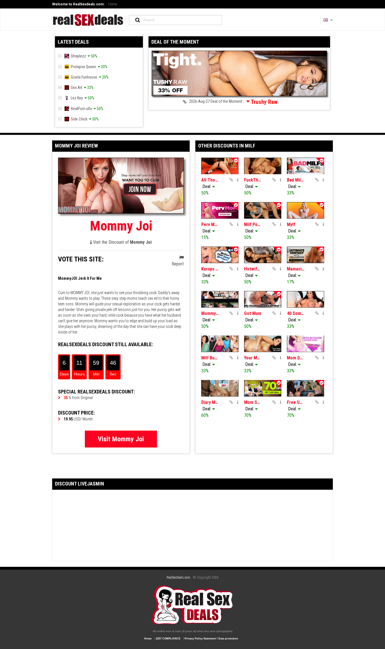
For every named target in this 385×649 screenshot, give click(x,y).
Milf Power (253, 224)
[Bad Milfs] (305, 166)
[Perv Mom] (219, 210)
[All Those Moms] (219, 166)
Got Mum (252, 313)
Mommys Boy (210, 313)
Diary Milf (210, 402)
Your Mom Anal (253, 358)
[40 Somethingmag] (305, 299)
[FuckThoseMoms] (262, 166)
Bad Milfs (295, 180)
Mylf (291, 224)
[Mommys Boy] (219, 299)
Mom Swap (253, 402)
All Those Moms (210, 180)
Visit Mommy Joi (121, 439)
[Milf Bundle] (219, 343)
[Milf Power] (262, 210)
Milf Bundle (210, 358)
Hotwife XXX (253, 269)
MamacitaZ (295, 269)
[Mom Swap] (262, 388)
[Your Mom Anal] (262, 343)
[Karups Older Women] (219, 255)
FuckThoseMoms (253, 180)
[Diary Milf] (219, 388)
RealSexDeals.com (178, 577)
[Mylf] (305, 210)
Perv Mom (210, 224)
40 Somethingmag (295, 313)
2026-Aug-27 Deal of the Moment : (232, 102)
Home (112, 4)
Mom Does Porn (295, 358)
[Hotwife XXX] (262, 255)
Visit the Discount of (122, 242)
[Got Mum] (262, 299)
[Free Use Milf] (305, 388)
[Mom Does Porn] (305, 343)
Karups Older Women (210, 269)
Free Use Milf (295, 402)
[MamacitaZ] (305, 255)
